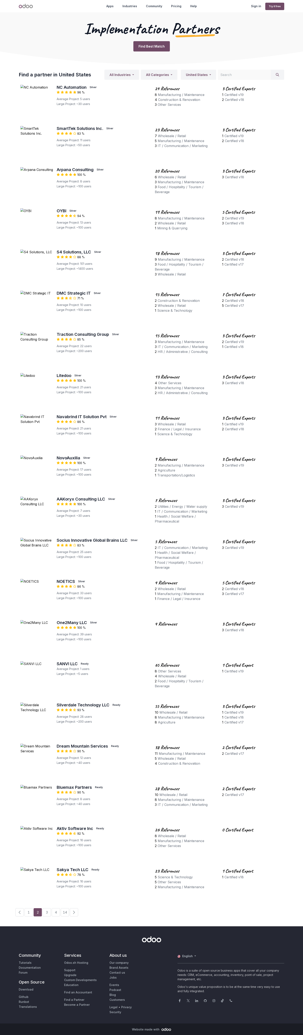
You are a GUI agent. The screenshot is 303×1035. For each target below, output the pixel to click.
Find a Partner (74, 999)
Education (71, 985)
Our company (119, 962)
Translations (28, 1006)
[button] (121, 75)
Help (193, 6)
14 (65, 912)
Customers (117, 999)
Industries (129, 6)
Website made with (146, 1029)
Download (26, 989)
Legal (113, 1007)
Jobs (113, 977)
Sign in (256, 6)
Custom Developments (80, 980)
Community (154, 6)
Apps (110, 6)
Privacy (126, 1007)
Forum (23, 972)
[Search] (277, 75)
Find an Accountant (78, 992)
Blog (112, 994)
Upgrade (70, 975)
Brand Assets (118, 967)
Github (23, 997)
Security (115, 1012)
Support (69, 970)
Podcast (115, 990)
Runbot (24, 1001)
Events (114, 985)
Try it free (275, 6)
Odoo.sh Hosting (76, 962)
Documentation (30, 967)
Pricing (176, 6)
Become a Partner (77, 1004)
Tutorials (25, 962)
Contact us (117, 972)
